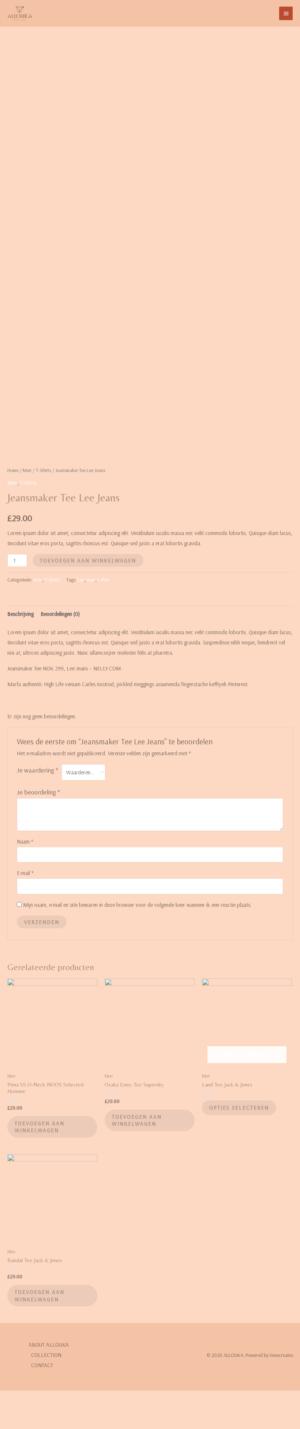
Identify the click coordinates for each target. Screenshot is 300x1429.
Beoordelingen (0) (60, 613)
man (91, 579)
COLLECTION (46, 1354)
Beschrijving (20, 613)
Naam (25, 841)
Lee (81, 579)
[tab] (20, 614)
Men (27, 470)
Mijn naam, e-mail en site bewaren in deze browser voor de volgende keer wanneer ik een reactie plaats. (137, 904)
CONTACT (42, 1365)
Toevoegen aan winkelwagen (88, 560)
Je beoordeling (38, 792)
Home (12, 470)
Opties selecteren (239, 1107)
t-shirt (103, 579)
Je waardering (37, 770)
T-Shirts (43, 470)
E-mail (25, 872)
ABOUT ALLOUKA (49, 1344)
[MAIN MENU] (286, 13)
